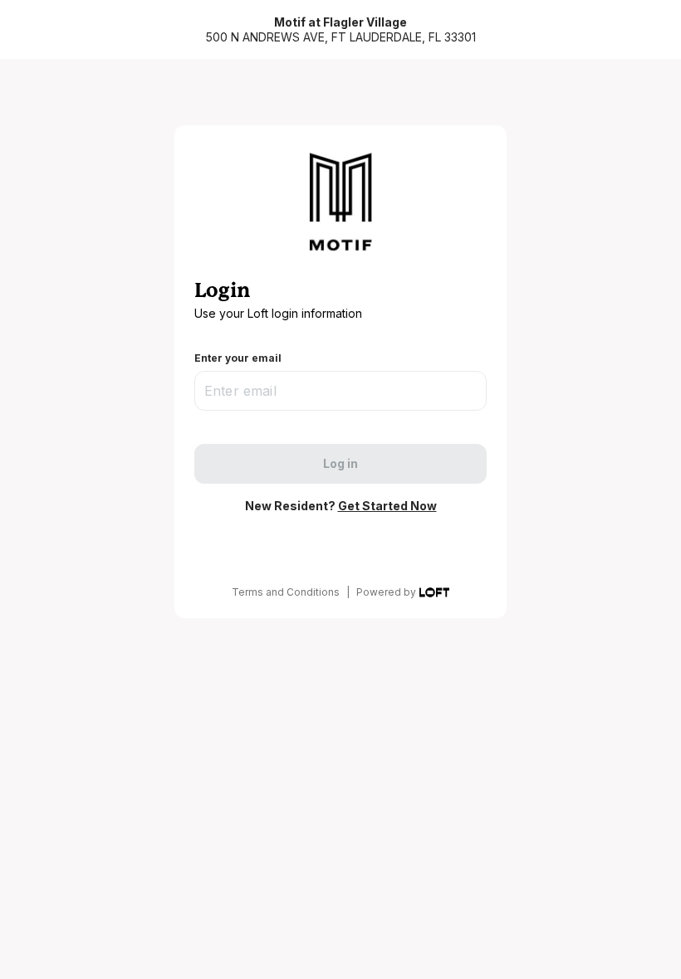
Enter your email (238, 358)
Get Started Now (387, 506)
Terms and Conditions (286, 592)
